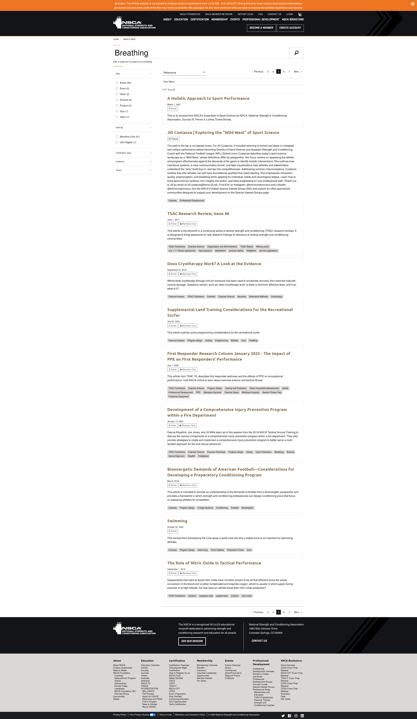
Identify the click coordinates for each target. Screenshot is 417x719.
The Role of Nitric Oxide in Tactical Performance (214, 562)
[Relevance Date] (184, 73)
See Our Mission (192, 641)
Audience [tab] (120, 161)
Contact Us (259, 641)
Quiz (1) (124, 111)
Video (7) (124, 116)
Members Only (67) (130, 136)
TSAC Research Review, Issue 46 (198, 213)
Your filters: (169, 81)
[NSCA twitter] (283, 716)
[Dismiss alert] (412, 3)
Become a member (261, 28)
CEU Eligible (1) (128, 142)
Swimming (177, 520)
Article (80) (125, 82)
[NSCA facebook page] (289, 716)
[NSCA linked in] (302, 716)
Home (116, 39)
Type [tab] (118, 73)
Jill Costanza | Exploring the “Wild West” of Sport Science (223, 132)
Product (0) (125, 105)
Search (117, 45)
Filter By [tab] (119, 127)
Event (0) (124, 88)
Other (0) (124, 94)
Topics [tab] (119, 170)
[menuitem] (166, 20)
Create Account (290, 28)
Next (299, 71)
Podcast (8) (126, 99)
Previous (259, 71)
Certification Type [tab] (123, 152)
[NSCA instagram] (295, 716)
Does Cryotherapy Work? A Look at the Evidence (214, 263)
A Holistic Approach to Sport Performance (208, 98)
